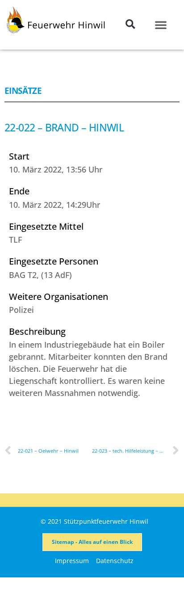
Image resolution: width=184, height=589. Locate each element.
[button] (130, 24)
